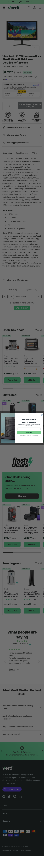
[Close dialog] (42, 415)
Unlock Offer (29, 432)
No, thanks (29, 437)
